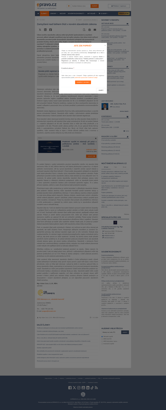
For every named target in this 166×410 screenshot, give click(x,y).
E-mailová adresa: (67, 68)
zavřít (101, 90)
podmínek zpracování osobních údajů (86, 77)
